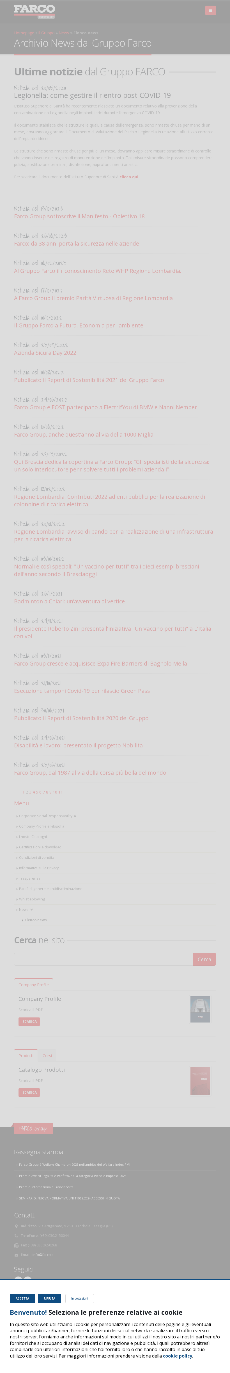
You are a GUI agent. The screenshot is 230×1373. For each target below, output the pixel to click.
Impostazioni (79, 1298)
